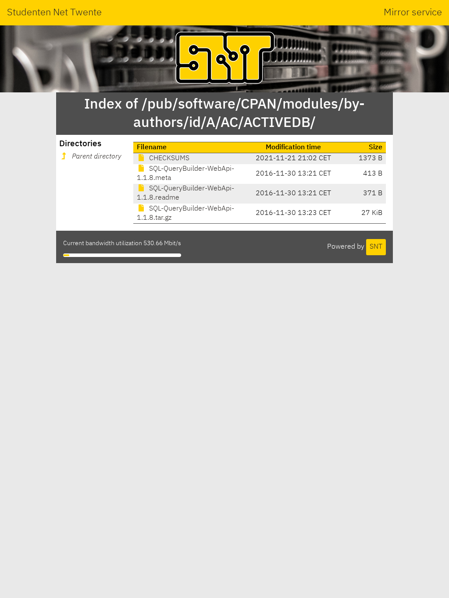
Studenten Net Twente (54, 13)
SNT (376, 246)
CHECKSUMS (168, 158)
